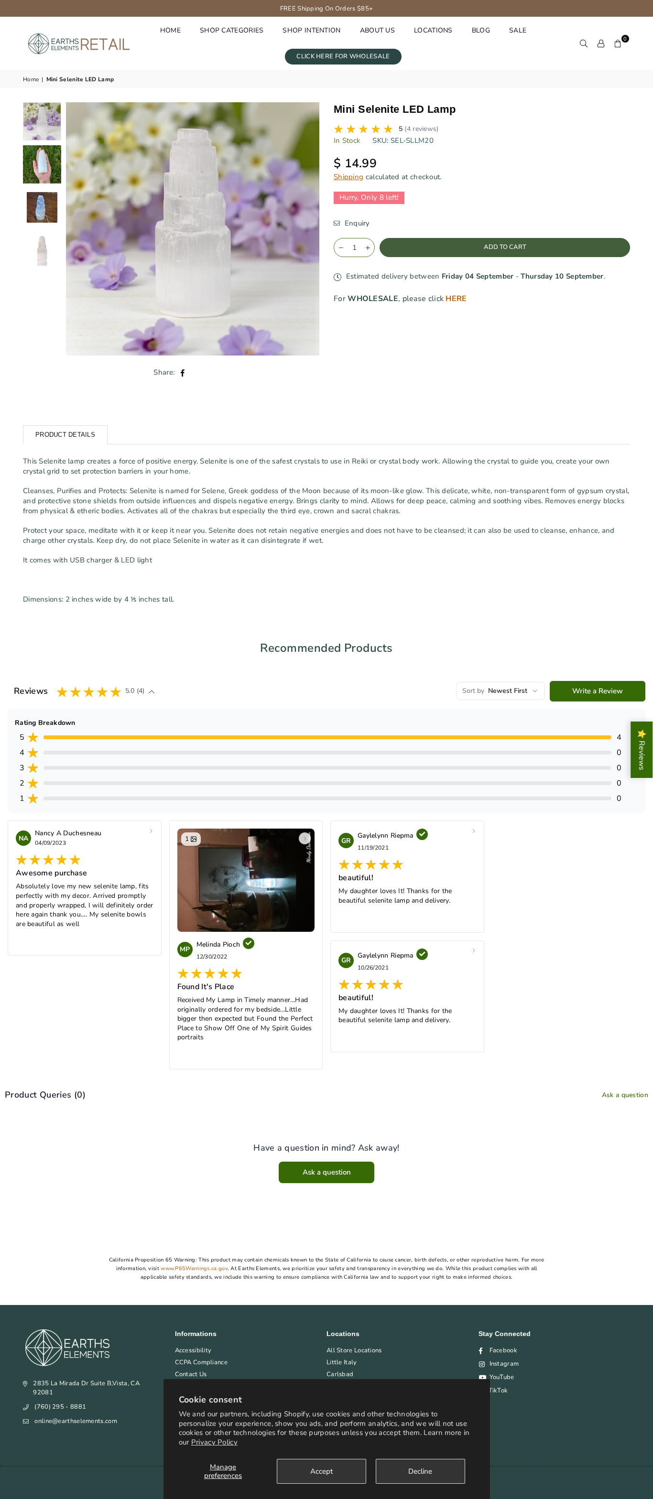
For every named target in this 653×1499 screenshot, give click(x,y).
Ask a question (625, 1095)
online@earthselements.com (75, 1421)
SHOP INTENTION (311, 30)
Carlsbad (339, 1374)
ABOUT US (377, 30)
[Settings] (600, 43)
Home (31, 79)
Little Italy (341, 1362)
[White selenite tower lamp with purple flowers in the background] (42, 121)
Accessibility (193, 1350)
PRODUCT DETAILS (65, 434)
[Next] (306, 229)
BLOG (481, 30)
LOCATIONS (433, 30)
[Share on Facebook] (182, 372)
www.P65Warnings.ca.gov (194, 1268)
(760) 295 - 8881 (60, 1406)
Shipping (348, 177)
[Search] (583, 43)
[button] (618, 43)
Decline (420, 1471)
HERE (456, 298)
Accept (321, 1471)
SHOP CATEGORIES (232, 30)
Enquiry (356, 222)
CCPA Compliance (201, 1362)
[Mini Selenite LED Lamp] (42, 164)
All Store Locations (354, 1350)
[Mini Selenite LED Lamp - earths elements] (42, 207)
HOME (170, 30)
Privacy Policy (214, 1442)
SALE (517, 30)
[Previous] (79, 229)
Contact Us (191, 1374)
